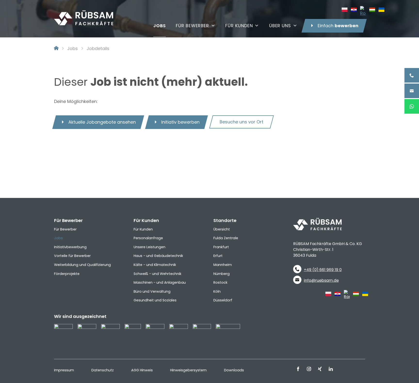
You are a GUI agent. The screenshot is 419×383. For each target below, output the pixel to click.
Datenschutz (102, 370)
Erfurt (218, 255)
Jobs (72, 48)
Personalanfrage (148, 238)
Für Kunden (143, 229)
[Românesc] (363, 11)
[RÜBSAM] (83, 13)
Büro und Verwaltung (152, 291)
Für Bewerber (65, 229)
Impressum (64, 370)
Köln (217, 291)
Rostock (220, 282)
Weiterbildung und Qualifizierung (82, 264)
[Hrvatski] (354, 9)
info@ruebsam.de (321, 280)
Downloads (234, 370)
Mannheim (222, 264)
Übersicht (221, 229)
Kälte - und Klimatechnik (155, 264)
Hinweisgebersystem (188, 370)
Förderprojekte (67, 273)
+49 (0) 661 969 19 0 (323, 269)
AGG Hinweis (142, 370)
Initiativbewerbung (70, 247)
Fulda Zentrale (225, 238)
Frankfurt (221, 247)
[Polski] (344, 9)
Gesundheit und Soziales (155, 300)
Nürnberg (221, 273)
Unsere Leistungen (149, 247)
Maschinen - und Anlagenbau (160, 282)
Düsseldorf (222, 300)
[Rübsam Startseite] (56, 48)
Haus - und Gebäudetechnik (158, 255)
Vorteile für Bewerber (72, 255)
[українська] (381, 9)
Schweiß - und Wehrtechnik (157, 273)
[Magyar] (372, 9)
